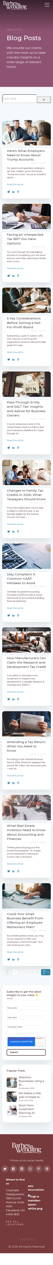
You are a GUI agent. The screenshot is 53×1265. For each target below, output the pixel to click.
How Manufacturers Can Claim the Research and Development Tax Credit (26, 662)
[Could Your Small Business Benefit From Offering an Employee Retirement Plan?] (26, 896)
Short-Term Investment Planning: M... (27, 1109)
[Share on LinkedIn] (13, 192)
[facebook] (13, 1169)
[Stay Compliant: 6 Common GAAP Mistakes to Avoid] (26, 556)
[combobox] (19, 98)
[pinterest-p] (38, 1169)
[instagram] (30, 1169)
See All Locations (15, 1223)
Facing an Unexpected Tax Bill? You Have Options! (25, 239)
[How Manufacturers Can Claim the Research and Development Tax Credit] (26, 640)
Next (44, 972)
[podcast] (47, 1169)
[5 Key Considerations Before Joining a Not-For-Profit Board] (26, 300)
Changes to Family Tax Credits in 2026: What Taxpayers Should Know (26, 495)
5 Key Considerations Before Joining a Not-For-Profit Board (24, 322)
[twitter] (5, 1169)
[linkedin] (21, 1169)
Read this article (15, 184)
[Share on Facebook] (18, 192)
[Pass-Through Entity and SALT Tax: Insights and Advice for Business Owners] (26, 384)
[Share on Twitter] (8, 192)
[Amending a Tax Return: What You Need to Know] (26, 724)
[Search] (44, 99)
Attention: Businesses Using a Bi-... (31, 1081)
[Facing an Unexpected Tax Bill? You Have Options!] (26, 216)
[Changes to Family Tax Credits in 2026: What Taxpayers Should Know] (26, 472)
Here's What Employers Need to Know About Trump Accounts (26, 155)
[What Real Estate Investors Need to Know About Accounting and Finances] (26, 807)
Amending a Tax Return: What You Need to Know (26, 746)
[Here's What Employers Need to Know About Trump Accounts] (26, 132)
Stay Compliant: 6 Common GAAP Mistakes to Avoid (21, 578)
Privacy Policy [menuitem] (26, 1239)
